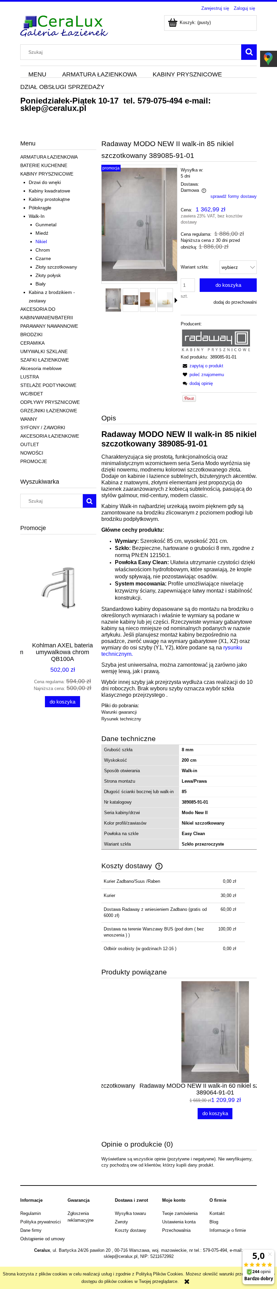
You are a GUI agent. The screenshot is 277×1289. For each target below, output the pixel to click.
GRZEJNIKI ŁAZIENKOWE (48, 410)
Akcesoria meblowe (41, 368)
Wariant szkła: (195, 267)
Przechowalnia (176, 1230)
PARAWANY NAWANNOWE (49, 326)
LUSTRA (29, 376)
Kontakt (217, 1213)
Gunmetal (45, 224)
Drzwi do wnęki (45, 182)
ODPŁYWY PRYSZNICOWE (50, 402)
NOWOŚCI (31, 453)
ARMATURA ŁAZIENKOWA (49, 157)
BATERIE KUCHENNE (43, 165)
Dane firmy (31, 1230)
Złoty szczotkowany (56, 267)
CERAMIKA (32, 343)
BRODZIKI (31, 334)
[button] (176, 300)
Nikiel (41, 241)
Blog (213, 1221)
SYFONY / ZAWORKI (42, 427)
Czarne (43, 258)
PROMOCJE (33, 461)
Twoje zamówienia (180, 1213)
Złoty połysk (48, 275)
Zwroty (121, 1221)
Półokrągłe (40, 207)
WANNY (28, 419)
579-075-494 (159, 100)
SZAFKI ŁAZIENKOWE (44, 360)
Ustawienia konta (179, 1221)
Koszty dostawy (130, 1230)
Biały (40, 283)
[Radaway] (216, 340)
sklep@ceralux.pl (53, 108)
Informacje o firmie (227, 1230)
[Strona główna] (64, 25)
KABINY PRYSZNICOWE (46, 174)
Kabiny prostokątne (49, 199)
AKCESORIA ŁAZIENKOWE (49, 436)
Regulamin (30, 1213)
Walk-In (37, 216)
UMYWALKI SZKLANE (44, 351)
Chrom (42, 250)
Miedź (41, 233)
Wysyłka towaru (130, 1213)
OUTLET (29, 444)
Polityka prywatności (40, 1221)
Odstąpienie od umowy (42, 1238)
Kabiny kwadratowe (49, 190)
